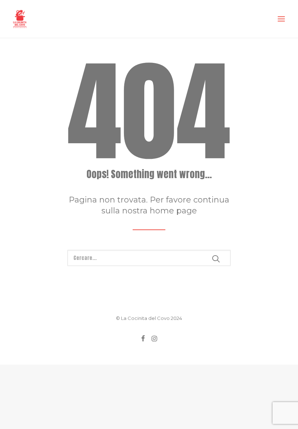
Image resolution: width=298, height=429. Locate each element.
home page (173, 211)
